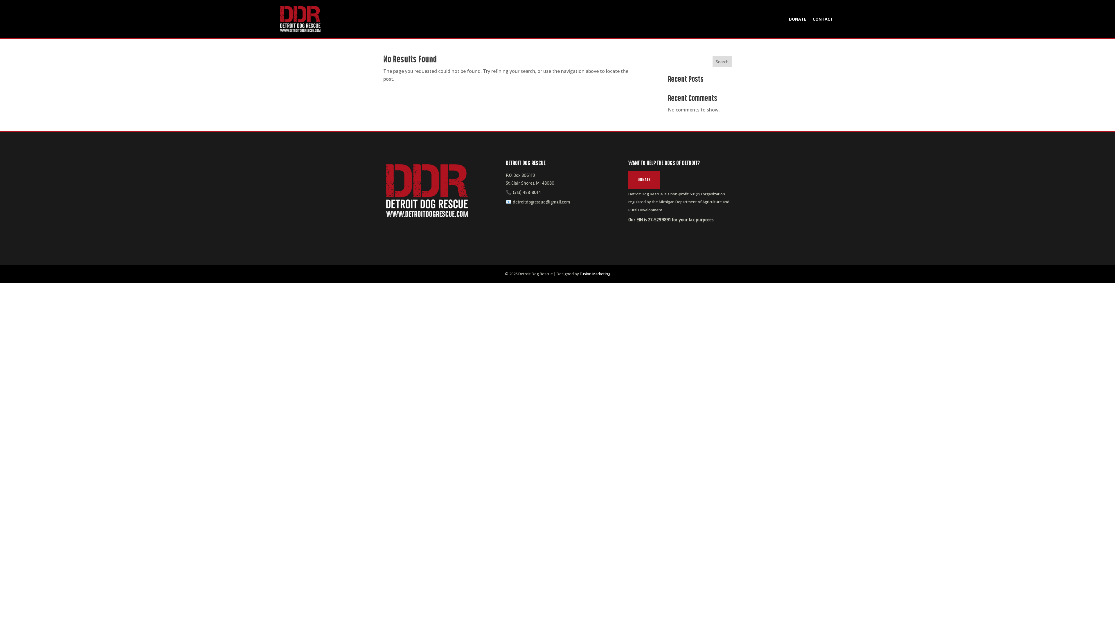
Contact (823, 19)
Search (722, 61)
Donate (797, 19)
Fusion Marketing (595, 273)
